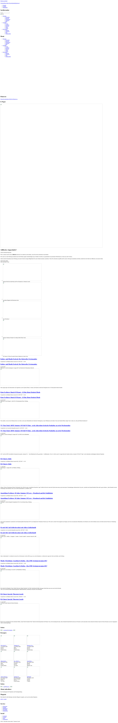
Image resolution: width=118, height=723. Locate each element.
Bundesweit (17, 3)
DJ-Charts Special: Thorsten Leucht (11, 594)
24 (5, 630)
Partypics (7, 26)
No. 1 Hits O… (17, 661)
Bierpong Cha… (30, 645)
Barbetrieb (29, 676)
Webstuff (7, 30)
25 (6, 630)
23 (4, 630)
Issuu (4, 718)
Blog (6, 21)
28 (9, 630)
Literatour (7, 20)
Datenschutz (5, 710)
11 (7, 686)
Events (6, 23)
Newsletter (5, 709)
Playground (5, 29)
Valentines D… (17, 645)
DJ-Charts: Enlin (5, 459)
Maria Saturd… (4, 661)
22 (3, 630)
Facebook (5, 716)
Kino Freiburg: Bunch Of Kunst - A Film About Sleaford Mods (20, 392)
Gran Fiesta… (29, 661)
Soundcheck (7, 19)
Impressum (5, 706)
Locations (7, 24)
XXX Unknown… (4, 676)
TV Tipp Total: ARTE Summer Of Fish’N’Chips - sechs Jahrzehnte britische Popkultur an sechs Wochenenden (35, 425)
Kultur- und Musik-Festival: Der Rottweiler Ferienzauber (18, 359)
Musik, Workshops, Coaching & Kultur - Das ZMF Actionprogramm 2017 (23, 561)
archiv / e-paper (3, 699)
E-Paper (4, 6)
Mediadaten (5, 7)
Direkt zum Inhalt (3, 1)
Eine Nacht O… (4, 645)
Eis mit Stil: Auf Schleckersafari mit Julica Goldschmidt (18, 527)
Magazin (4, 16)
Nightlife (4, 22)
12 (8, 686)
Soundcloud (5, 719)
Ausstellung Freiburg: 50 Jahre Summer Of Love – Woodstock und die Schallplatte (26, 493)
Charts (6, 27)
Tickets (6, 28)
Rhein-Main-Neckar (8, 3)
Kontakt (4, 5)
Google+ (4, 717)
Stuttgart (13, 3)
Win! (6, 32)
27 (8, 630)
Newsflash (7, 17)
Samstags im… (17, 676)
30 (11, 630)
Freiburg (2, 3)
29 (10, 630)
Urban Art (7, 31)
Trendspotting (8, 33)
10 (6, 686)
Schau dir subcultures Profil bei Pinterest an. (9, 99)
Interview (7, 18)
